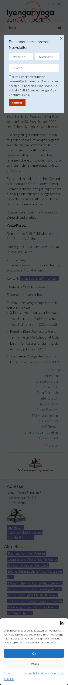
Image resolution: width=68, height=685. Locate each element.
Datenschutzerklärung (36, 673)
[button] (62, 623)
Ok (34, 653)
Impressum (57, 673)
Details (34, 664)
